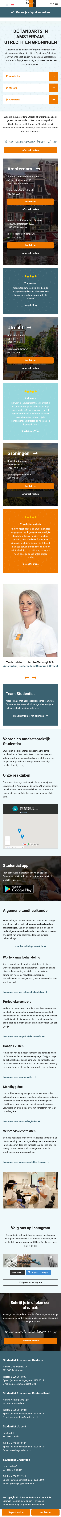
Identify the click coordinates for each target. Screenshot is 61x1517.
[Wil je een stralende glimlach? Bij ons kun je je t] (37, 1260)
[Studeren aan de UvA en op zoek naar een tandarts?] (51, 1260)
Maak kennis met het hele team (28, 716)
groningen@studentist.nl (19, 474)
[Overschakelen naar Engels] (12, 4)
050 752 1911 (13, 478)
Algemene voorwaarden (32, 1504)
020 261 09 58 (14, 237)
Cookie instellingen (22, 1501)
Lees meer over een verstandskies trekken (24, 1162)
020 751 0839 (13, 193)
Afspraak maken (30, 150)
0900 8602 (39, 1480)
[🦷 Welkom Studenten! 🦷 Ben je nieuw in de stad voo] (23, 1260)
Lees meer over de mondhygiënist (20, 1121)
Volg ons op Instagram (30, 1282)
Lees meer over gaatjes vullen (18, 1077)
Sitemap (7, 1501)
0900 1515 (39, 1380)
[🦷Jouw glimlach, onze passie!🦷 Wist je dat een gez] (10, 1260)
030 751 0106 (13, 352)
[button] (51, 3)
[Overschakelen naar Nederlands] (7, 4)
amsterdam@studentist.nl (20, 190)
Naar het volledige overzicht (29, 946)
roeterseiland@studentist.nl (21, 233)
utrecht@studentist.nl (18, 349)
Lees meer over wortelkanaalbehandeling (23, 992)
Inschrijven (30, 201)
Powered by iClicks (41, 1497)
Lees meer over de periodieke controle (22, 1036)
